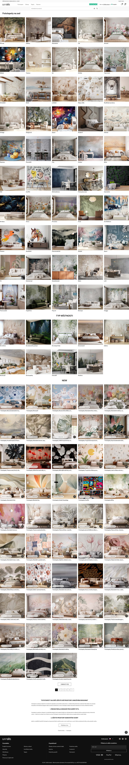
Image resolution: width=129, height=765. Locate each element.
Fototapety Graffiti (84, 500)
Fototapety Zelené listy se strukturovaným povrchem (10, 589)
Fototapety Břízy (109, 500)
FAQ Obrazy (5, 752)
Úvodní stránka (61, 730)
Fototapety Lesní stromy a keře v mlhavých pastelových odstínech (88, 619)
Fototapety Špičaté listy (33, 500)
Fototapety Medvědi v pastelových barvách (36, 560)
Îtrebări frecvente (6, 746)
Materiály (4, 749)
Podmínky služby (73, 746)
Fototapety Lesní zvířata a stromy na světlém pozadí (114, 470)
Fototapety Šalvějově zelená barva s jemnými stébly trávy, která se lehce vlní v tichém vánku (10, 679)
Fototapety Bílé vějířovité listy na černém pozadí (62, 470)
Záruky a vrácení (28, 746)
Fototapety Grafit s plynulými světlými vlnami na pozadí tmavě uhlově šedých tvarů (36, 679)
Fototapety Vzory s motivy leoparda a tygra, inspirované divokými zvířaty (88, 589)
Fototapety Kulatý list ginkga (60, 500)
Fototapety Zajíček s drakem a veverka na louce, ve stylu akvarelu (62, 560)
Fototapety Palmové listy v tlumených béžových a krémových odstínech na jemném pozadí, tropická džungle (114, 530)
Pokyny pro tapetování (7, 757)
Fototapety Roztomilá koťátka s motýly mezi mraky (62, 410)
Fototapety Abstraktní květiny (61, 649)
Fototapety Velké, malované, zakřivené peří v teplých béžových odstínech (10, 619)
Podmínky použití (53, 752)
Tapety (25, 752)
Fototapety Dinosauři (32, 410)
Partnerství (72, 752)
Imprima (51, 749)
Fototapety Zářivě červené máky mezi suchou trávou (36, 470)
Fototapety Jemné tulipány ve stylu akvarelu (88, 560)
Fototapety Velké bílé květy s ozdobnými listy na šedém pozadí (62, 619)
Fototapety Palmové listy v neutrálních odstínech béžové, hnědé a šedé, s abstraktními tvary (62, 530)
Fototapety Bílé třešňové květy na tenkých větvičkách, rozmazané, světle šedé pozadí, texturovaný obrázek (36, 649)
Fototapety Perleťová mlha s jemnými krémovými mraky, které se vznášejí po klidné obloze (114, 649)
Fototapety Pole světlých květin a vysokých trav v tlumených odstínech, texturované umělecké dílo (10, 649)
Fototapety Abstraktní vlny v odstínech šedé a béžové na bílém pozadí (114, 589)
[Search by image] (94, 8)
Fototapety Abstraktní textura (9, 530)
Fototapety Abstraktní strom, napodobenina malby (36, 440)
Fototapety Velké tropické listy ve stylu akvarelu (62, 440)
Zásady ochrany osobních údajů (56, 746)
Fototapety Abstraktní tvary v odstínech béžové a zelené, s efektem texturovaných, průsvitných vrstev (10, 560)
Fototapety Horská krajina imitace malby (10, 440)
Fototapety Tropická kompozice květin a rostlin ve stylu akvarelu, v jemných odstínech (88, 440)
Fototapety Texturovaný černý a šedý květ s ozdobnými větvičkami (10, 470)
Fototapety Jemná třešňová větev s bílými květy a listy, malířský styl (88, 530)
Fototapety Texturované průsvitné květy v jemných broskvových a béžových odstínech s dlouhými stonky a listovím (36, 530)
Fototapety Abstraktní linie (8, 500)
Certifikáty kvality (28, 749)
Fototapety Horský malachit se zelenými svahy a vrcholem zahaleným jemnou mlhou (62, 679)
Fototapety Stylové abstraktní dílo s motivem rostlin (114, 440)
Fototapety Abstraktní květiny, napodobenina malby (114, 410)
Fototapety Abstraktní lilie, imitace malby (88, 410)
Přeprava (4, 754)
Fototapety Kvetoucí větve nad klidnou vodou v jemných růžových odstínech (36, 619)
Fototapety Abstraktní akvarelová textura (62, 589)
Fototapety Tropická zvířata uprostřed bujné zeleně (88, 470)
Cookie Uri (72, 749)
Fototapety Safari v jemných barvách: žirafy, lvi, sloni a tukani (36, 589)
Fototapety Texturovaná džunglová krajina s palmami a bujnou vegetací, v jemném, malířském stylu (114, 619)
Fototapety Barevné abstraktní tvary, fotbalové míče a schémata (10, 410)
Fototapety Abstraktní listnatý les (88, 649)
